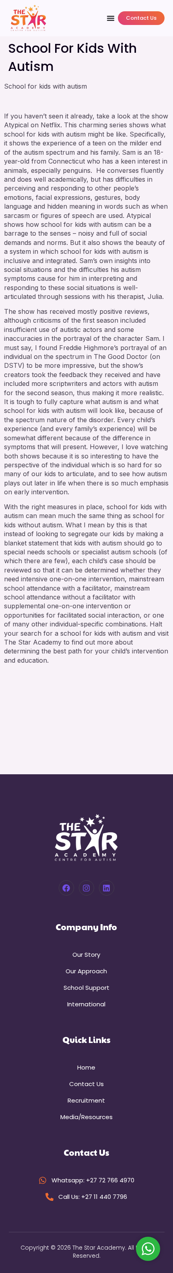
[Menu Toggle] (111, 18)
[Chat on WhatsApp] (148, 1249)
